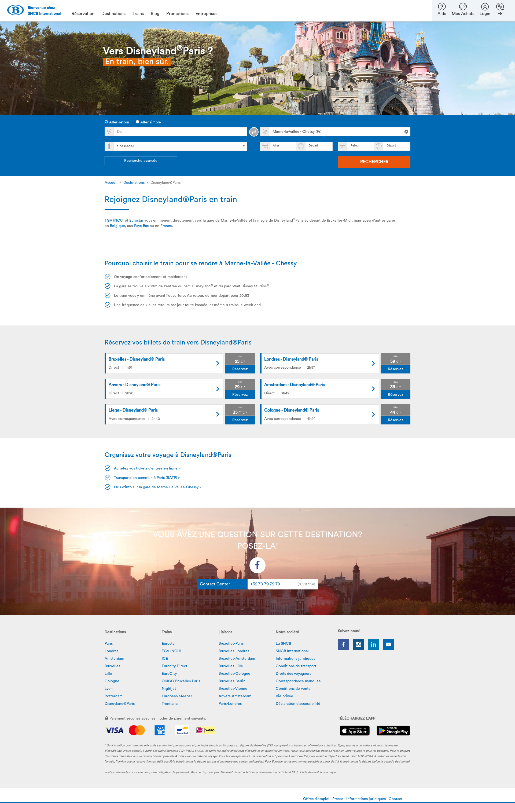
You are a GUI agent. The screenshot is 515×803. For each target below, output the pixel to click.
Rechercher (374, 162)
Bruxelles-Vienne (233, 689)
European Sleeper (177, 696)
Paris (109, 644)
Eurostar (136, 220)
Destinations (134, 183)
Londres (111, 651)
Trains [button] (138, 14)
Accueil (111, 183)
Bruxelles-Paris (231, 644)
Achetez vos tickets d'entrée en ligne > (147, 468)
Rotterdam (114, 696)
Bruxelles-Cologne (234, 674)
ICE (165, 659)
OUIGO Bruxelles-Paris (181, 681)
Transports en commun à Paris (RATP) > (147, 478)
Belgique (117, 226)
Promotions (177, 14)
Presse (338, 799)
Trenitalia (170, 704)
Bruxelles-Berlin (232, 681)
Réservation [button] (83, 14)
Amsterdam (114, 659)
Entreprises (206, 14)
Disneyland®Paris (120, 704)
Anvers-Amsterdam (235, 696)
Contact (395, 799)
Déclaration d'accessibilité (298, 704)
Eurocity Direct (174, 666)
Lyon (109, 689)
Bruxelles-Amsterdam (237, 659)
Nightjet (169, 689)
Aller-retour (118, 122)
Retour (355, 145)
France (166, 226)
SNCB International (292, 651)
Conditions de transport (296, 666)
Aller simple (150, 122)
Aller (276, 145)
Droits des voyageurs (293, 674)
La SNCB (283, 644)
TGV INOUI (114, 220)
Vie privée (284, 696)
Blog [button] (155, 14)
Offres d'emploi (316, 799)
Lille (108, 674)
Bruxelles (112, 666)
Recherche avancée (140, 161)
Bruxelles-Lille (231, 666)
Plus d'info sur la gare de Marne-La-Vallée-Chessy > (157, 487)
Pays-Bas (141, 226)
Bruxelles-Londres (234, 651)
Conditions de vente (293, 689)
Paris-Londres (230, 704)
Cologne (112, 681)
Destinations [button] (113, 14)
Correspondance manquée (298, 681)
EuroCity (169, 674)
